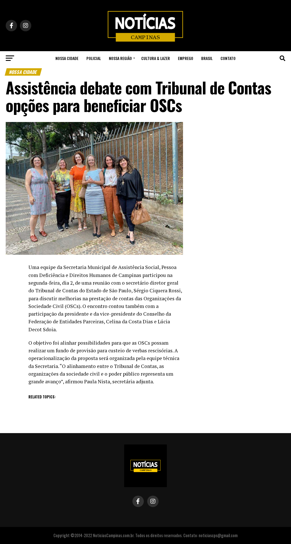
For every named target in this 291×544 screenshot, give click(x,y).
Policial (93, 58)
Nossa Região (120, 58)
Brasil (207, 58)
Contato (228, 58)
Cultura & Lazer (155, 58)
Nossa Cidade (66, 58)
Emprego (185, 58)
